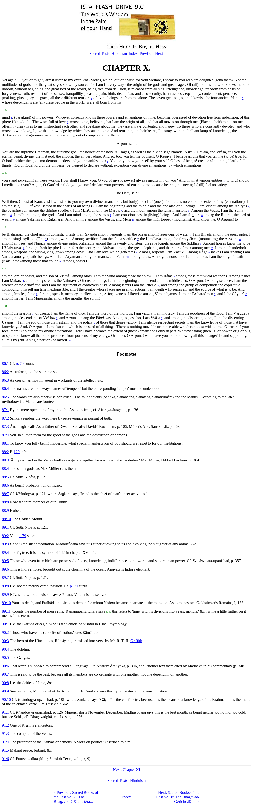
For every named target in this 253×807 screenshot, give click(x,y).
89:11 (6, 611)
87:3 (5, 426)
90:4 (5, 649)
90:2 (5, 632)
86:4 (5, 388)
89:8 (5, 586)
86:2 (5, 372)
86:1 (5, 363)
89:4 (5, 552)
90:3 (5, 641)
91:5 (5, 750)
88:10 (6, 519)
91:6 (5, 759)
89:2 (5, 536)
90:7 (5, 674)
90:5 (5, 657)
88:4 (5, 468)
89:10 (6, 603)
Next (159, 53)
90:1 (5, 624)
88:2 (5, 452)
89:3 (5, 544)
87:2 (5, 418)
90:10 (6, 699)
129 (17, 452)
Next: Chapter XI (126, 770)
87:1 (5, 410)
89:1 (5, 527)
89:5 (5, 561)
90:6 (5, 666)
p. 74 (74, 586)
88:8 (5, 502)
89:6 (5, 569)
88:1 (5, 443)
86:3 (5, 380)
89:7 (5, 578)
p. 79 (20, 363)
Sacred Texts (99, 53)
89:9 (5, 594)
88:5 (5, 477)
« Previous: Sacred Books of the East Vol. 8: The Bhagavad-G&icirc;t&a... (76, 797)
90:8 (5, 683)
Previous (146, 53)
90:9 (5, 691)
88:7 (5, 494)
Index (133, 53)
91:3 (5, 733)
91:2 (5, 725)
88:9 (5, 510)
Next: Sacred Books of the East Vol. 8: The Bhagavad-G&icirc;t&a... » (177, 797)
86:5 (5, 397)
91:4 (5, 742)
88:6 (5, 485)
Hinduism (119, 53)
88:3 (5, 460)
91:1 (5, 712)
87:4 (5, 435)
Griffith (136, 641)
